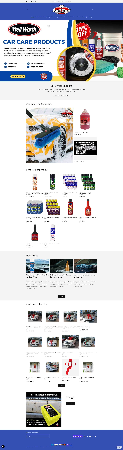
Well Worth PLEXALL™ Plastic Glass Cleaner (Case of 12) (34, 218)
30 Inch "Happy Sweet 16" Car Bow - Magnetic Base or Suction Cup (70, 327)
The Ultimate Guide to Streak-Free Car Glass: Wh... (37, 276)
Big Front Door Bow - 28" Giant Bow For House (33, 378)
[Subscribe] (47, 436)
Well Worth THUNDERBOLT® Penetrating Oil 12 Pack (52, 218)
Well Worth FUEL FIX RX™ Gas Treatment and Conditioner (34, 243)
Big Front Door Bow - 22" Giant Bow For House (87, 378)
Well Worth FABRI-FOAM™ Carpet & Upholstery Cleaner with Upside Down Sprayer (34, 193)
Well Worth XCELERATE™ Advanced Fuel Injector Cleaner (69, 218)
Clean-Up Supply (78, 161)
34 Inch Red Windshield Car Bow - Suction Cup (69, 353)
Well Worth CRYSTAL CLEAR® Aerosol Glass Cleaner (52, 243)
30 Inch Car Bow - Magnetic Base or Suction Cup (34, 327)
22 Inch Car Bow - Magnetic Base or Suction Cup (52, 378)
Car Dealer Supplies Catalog (61, 95)
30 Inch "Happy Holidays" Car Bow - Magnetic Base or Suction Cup (88, 353)
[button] (27, 9)
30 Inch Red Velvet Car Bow (85, 326)
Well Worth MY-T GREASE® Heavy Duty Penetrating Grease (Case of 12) (87, 193)
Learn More (70, 403)
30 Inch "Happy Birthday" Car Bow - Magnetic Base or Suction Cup (52, 327)
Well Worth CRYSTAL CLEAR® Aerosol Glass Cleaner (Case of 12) (69, 193)
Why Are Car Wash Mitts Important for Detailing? (85, 276)
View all (61, 296)
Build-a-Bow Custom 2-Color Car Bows (69, 377)
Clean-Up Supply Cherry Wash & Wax (80, 132)
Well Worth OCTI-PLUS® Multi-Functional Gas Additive (88, 218)
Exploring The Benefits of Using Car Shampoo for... (60, 276)
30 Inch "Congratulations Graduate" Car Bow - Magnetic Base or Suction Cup (34, 353)
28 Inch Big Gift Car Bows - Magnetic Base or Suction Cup (52, 353)
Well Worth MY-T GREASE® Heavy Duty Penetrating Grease (51, 193)
